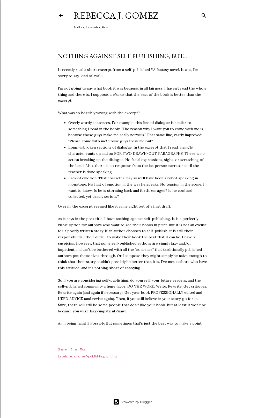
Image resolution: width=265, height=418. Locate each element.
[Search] (204, 14)
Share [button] (62, 349)
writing (111, 356)
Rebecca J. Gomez (116, 15)
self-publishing (93, 356)
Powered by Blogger (136, 402)
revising (74, 356)
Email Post (78, 349)
